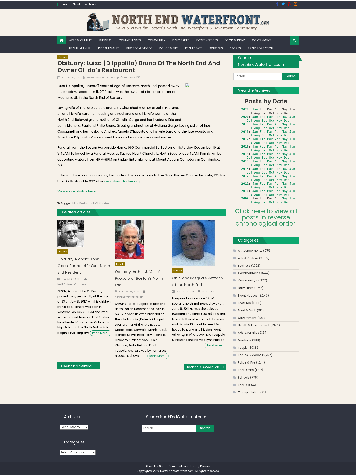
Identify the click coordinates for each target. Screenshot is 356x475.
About (76, 4)
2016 (245, 146)
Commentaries (130, 40)
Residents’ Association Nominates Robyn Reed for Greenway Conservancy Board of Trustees (206, 367)
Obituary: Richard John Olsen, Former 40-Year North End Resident (83, 266)
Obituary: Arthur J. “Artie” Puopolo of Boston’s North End (139, 278)
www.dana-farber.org (122, 181)
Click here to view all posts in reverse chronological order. (266, 217)
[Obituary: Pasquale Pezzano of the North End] (199, 243)
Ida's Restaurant (83, 203)
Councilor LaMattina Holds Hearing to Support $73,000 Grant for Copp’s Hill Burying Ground (81, 366)
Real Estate (193, 48)
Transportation (260, 48)
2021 (245, 109)
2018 (245, 132)
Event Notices (207, 40)
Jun (292, 117)
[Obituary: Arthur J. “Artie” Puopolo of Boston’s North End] (142, 239)
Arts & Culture (80, 40)
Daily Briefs (180, 40)
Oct (272, 120)
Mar (270, 117)
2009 (245, 198)
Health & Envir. (80, 48)
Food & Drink (235, 40)
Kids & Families (108, 48)
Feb (262, 117)
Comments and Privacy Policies (189, 466)
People (63, 57)
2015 (245, 154)
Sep (264, 120)
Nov (279, 120)
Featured (244, 303)
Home (63, 4)
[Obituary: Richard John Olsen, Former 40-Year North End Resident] (84, 233)
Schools (216, 48)
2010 (245, 191)
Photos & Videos (139, 48)
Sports (235, 48)
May (285, 117)
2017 (245, 139)
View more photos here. (76, 191)
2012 (245, 176)
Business (105, 40)
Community (156, 40)
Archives (90, 4)
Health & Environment (253, 325)
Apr (277, 117)
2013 (245, 169)
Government (261, 40)
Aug (257, 120)
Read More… (100, 333)
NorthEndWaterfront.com (101, 77)
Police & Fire (168, 48)
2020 (245, 117)
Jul (249, 120)
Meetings (244, 340)
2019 (245, 124)
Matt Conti (208, 291)
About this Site (154, 466)
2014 (245, 161)
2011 (245, 183)
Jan (255, 109)
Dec (286, 120)
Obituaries (102, 203)
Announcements (250, 251)
